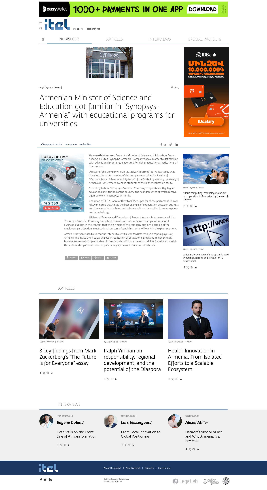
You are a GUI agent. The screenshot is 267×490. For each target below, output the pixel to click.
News (57, 87)
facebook (72, 258)
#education (85, 144)
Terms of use (164, 468)
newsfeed (69, 39)
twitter (86, 258)
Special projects (204, 39)
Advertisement (133, 468)
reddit (99, 258)
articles (114, 39)
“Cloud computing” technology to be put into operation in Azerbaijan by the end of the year (205, 196)
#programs (71, 144)
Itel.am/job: (93, 29)
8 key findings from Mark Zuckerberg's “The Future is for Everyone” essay (67, 357)
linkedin (112, 258)
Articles (60, 342)
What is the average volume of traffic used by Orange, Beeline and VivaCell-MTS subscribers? (206, 258)
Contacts (149, 468)
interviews (160, 39)
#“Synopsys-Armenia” (51, 144)
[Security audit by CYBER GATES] (210, 481)
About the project (113, 468)
